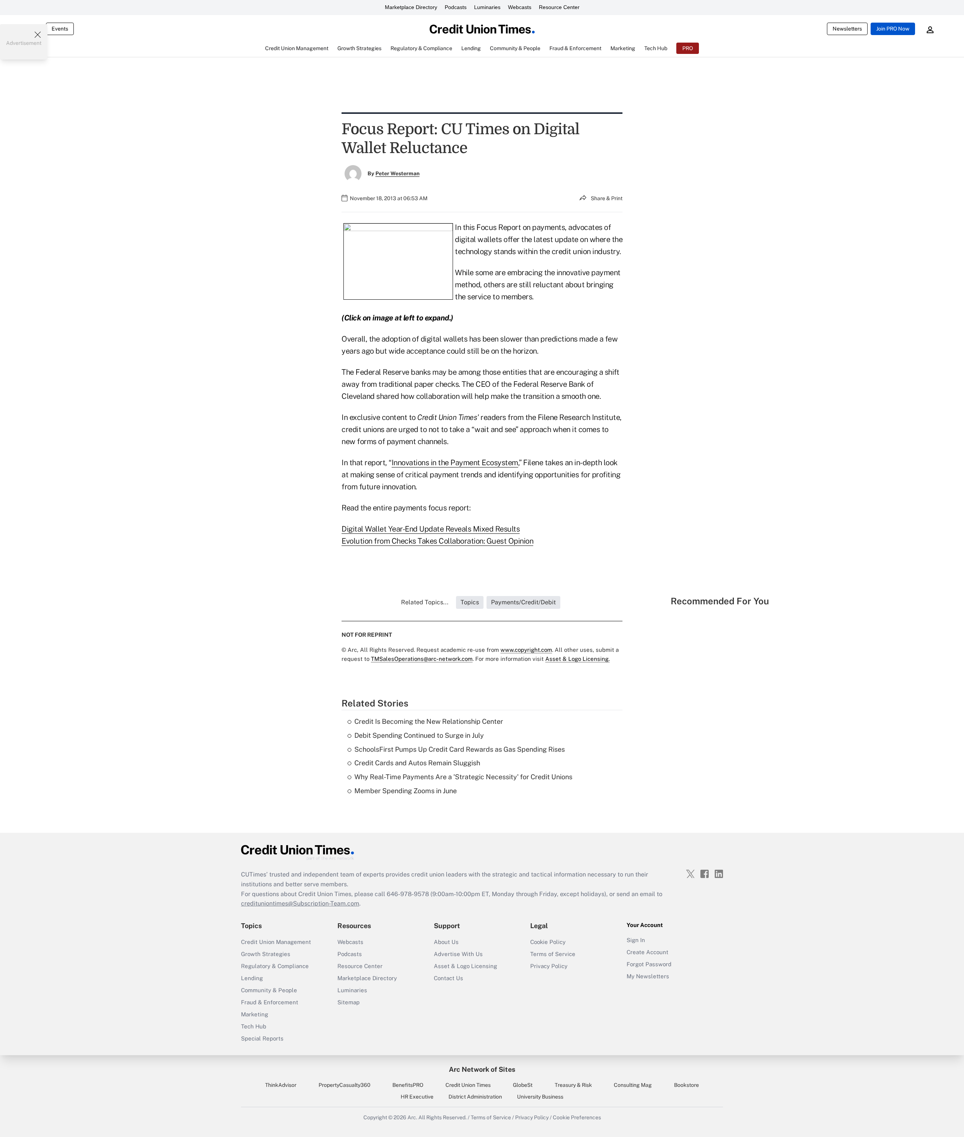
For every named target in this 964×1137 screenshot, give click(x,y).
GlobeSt (522, 1085)
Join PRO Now (892, 29)
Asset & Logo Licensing (465, 966)
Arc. (412, 1117)
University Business (540, 1097)
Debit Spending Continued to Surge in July (419, 735)
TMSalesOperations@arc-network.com (422, 659)
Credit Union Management (276, 942)
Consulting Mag (633, 1085)
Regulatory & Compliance (275, 966)
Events (60, 29)
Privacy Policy (548, 966)
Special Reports (262, 1038)
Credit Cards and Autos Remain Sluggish (417, 763)
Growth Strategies (265, 954)
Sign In (636, 940)
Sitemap (348, 1002)
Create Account (647, 952)
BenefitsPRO (407, 1085)
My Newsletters (648, 976)
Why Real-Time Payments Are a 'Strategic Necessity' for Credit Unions (463, 777)
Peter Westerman (397, 173)
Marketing (254, 1014)
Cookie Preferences (577, 1117)
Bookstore (686, 1085)
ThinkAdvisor (280, 1085)
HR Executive (417, 1097)
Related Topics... (424, 602)
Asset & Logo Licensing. (577, 659)
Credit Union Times (468, 1085)
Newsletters (847, 29)
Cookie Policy (548, 942)
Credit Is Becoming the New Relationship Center (428, 721)
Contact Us (448, 978)
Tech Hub (253, 1026)
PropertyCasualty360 (345, 1085)
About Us (446, 942)
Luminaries (487, 7)
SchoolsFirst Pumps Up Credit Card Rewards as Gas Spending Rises (459, 749)
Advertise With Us (458, 954)
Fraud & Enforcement (269, 1002)
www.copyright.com (526, 650)
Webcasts (519, 7)
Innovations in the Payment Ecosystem (455, 462)
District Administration (475, 1097)
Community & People (269, 990)
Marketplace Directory (411, 7)
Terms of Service (552, 954)
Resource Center (559, 7)
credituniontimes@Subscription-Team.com (300, 903)
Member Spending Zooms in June (405, 791)
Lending (252, 978)
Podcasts (456, 7)
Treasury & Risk (573, 1085)
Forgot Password (649, 964)
